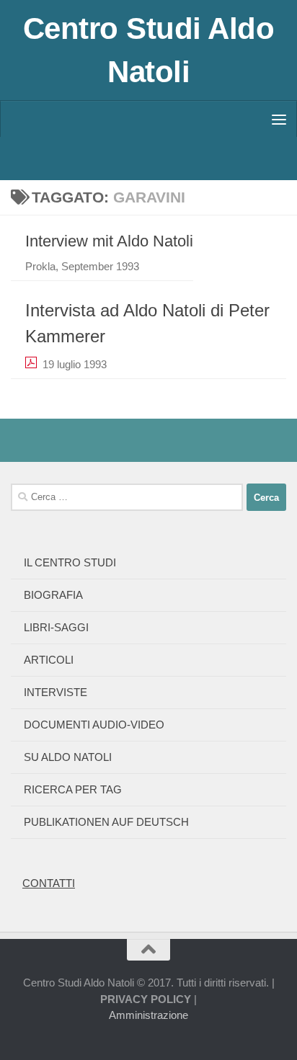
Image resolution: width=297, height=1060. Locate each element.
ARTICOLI (49, 660)
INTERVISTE (55, 692)
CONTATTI (48, 883)
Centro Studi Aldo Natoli (149, 50)
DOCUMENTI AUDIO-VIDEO (94, 724)
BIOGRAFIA (53, 595)
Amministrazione (148, 1015)
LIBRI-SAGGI (56, 627)
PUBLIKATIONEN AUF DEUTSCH (106, 822)
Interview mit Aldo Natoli (109, 241)
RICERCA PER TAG (73, 789)
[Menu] (279, 119)
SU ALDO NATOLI (68, 757)
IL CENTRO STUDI (70, 562)
